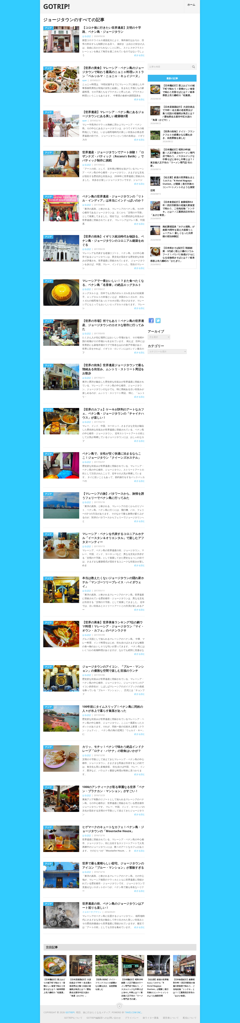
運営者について (171, 1017)
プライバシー (132, 1017)
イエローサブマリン (91, 912)
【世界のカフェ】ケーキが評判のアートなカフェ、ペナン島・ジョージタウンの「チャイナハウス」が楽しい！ (113, 413)
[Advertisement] (172, 37)
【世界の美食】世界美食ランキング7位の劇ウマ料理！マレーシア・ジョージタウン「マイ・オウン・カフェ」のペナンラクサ (113, 626)
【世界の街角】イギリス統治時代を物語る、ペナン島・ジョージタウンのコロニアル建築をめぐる (113, 240)
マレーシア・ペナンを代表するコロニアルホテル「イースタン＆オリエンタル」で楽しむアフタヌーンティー (113, 538)
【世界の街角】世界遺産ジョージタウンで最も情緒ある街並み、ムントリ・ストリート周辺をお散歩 (113, 369)
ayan (84, 80)
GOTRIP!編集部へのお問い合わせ (104, 1017)
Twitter (158, 320)
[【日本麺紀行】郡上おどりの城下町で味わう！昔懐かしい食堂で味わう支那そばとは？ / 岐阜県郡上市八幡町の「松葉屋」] (55, 965)
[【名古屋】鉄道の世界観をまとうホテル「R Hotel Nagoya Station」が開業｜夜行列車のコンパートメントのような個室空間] (158, 965)
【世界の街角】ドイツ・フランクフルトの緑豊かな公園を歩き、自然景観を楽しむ (179, 134)
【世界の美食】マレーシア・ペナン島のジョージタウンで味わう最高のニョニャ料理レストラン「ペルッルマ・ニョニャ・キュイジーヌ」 (113, 72)
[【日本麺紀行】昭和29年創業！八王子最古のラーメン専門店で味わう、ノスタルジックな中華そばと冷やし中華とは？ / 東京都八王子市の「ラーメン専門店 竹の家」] (132, 965)
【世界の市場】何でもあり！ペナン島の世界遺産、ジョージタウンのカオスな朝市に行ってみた (113, 325)
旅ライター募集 (151, 1017)
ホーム (191, 4)
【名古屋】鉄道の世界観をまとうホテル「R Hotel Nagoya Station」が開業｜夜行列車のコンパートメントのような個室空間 (172, 184)
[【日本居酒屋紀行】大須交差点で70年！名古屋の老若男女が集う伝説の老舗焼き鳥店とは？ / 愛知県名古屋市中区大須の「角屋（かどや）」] (80, 965)
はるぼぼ (86, 36)
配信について (190, 1017)
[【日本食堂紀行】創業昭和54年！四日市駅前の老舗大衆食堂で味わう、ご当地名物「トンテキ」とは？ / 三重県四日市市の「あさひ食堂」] (184, 965)
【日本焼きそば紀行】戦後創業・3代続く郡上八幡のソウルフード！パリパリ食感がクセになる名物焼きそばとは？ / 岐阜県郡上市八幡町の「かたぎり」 (172, 254)
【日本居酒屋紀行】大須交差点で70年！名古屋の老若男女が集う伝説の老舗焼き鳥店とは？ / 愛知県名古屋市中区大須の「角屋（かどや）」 (172, 113)
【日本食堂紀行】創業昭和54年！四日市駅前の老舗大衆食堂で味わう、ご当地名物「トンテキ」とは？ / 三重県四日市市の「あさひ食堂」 (172, 208)
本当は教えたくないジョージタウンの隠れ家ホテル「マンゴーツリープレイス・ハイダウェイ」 (113, 582)
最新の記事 (172, 78)
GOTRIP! (56, 6)
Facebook (151, 320)
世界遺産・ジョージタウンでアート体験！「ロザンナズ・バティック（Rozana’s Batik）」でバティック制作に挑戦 (113, 156)
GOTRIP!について (73, 1017)
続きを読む (139, 55)
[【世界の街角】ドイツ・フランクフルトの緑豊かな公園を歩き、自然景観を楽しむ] (106, 965)
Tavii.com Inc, (133, 1012)
